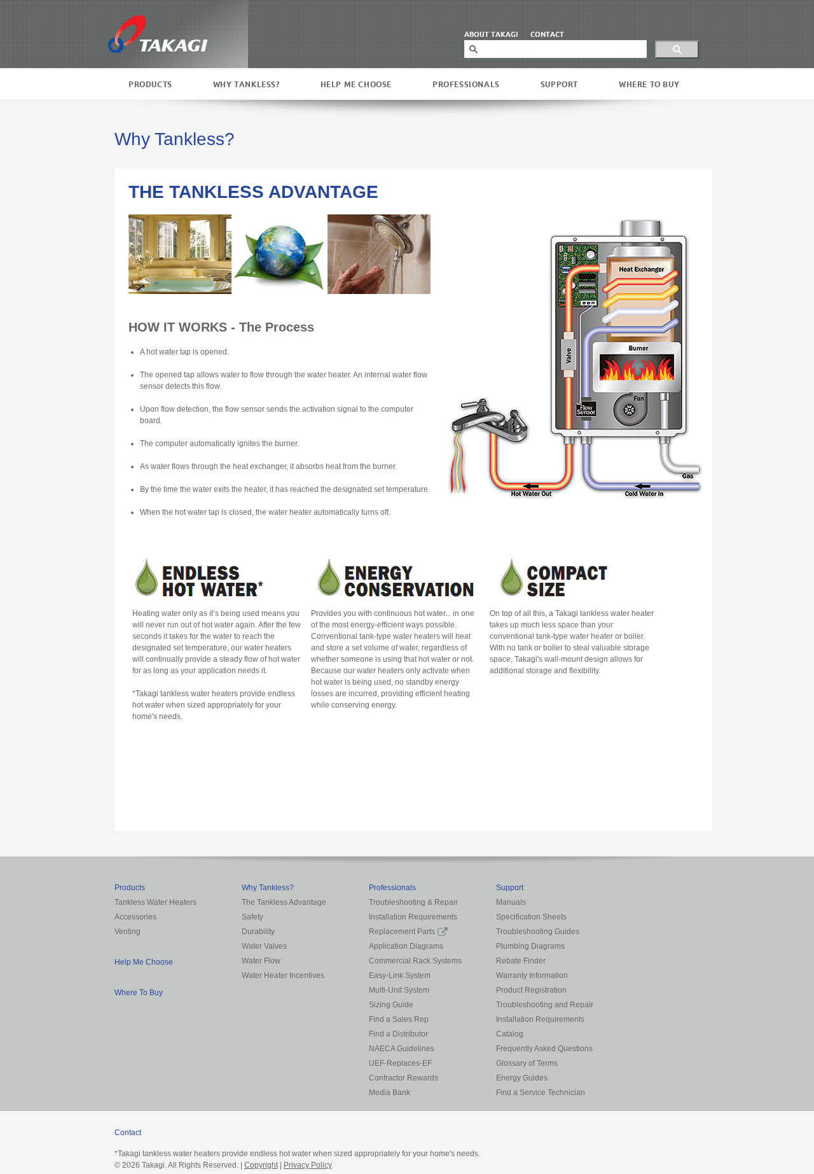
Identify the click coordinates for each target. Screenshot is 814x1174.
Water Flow (261, 960)
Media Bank (389, 1092)
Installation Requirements (413, 916)
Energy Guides (522, 1077)
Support (559, 84)
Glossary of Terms (527, 1063)
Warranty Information (532, 975)
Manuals (511, 902)
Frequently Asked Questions (544, 1048)
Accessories (135, 916)
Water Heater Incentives (283, 975)
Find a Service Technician (540, 1092)
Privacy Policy (308, 1165)
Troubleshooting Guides (537, 931)
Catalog (509, 1034)
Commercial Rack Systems (415, 960)
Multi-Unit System (399, 990)
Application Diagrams (406, 946)
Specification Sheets (531, 916)
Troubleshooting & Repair (413, 902)
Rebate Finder (521, 960)
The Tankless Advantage (284, 902)
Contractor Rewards (403, 1077)
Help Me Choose (356, 84)
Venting (127, 931)
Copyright (261, 1165)
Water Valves (264, 946)
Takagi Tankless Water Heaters (157, 34)
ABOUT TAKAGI (491, 34)
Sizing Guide (391, 1004)
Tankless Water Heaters (155, 902)
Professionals (466, 84)
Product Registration (531, 990)
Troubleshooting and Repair (544, 1004)
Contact (127, 1132)
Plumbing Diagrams (530, 946)
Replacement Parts (402, 931)
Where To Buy (649, 84)
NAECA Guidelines (401, 1048)
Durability (258, 931)
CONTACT (547, 34)
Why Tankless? (246, 84)
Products (150, 84)
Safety (252, 916)
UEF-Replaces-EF (400, 1063)
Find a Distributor (398, 1034)
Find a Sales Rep (399, 1019)
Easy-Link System (400, 975)
